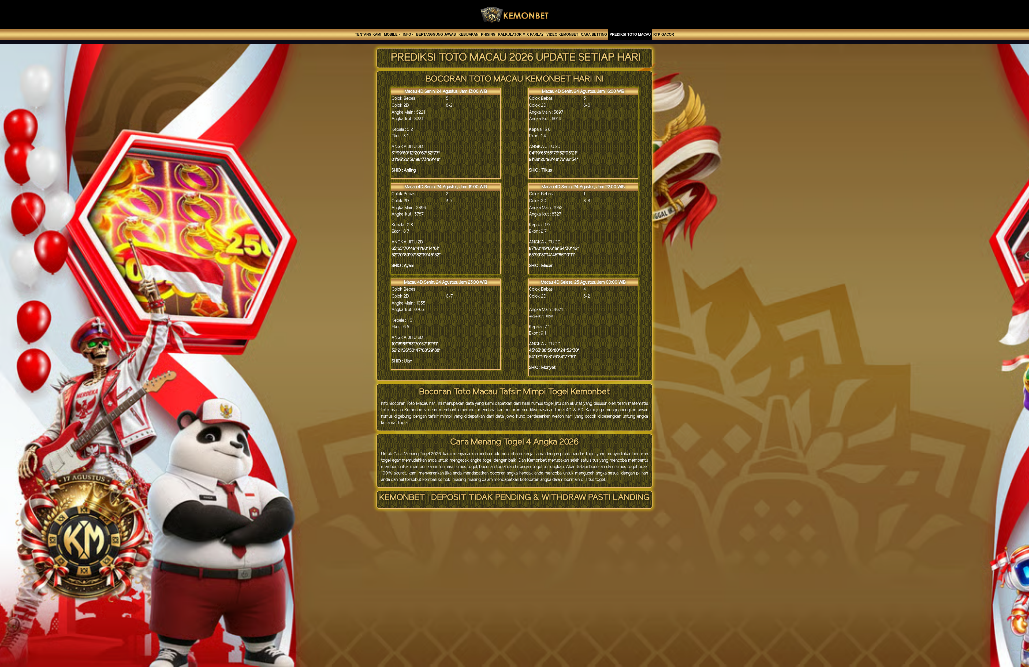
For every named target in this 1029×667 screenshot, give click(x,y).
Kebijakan (468, 34)
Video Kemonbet (562, 34)
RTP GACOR (663, 34)
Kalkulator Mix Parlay (521, 34)
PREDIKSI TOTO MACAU (630, 34)
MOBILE (391, 34)
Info (407, 34)
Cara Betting (594, 34)
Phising (488, 34)
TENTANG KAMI (368, 34)
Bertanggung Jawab (436, 34)
